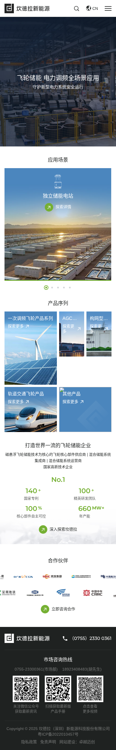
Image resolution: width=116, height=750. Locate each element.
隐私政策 (29, 742)
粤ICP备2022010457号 (58, 734)
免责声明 (48, 742)
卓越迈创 (87, 742)
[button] (46, 287)
